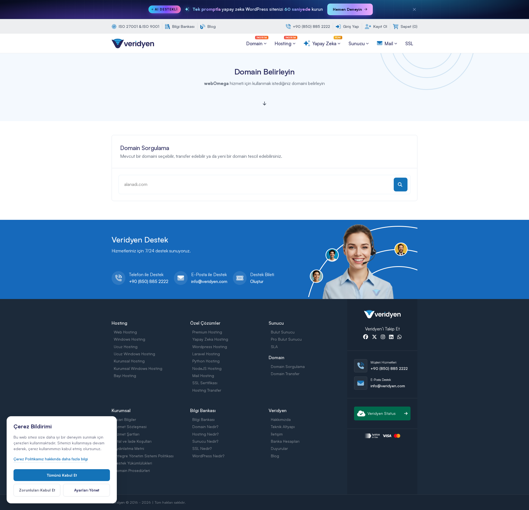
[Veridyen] (133, 43)
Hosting (285, 41)
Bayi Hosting (125, 375)
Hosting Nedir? (205, 434)
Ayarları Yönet (86, 490)
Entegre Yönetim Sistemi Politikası (144, 455)
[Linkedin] (391, 337)
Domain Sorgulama (288, 366)
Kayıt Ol (379, 26)
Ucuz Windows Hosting (134, 353)
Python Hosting (206, 361)
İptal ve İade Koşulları (133, 441)
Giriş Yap (350, 26)
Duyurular (279, 448)
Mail (389, 43)
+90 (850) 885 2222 (311, 26)
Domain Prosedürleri (132, 470)
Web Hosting (125, 332)
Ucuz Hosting (125, 346)
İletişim (277, 434)
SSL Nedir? (202, 448)
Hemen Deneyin (347, 9)
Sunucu (357, 43)
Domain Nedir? (205, 426)
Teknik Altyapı (283, 426)
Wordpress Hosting (209, 346)
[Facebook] (365, 337)
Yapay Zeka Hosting (210, 339)
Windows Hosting (129, 339)
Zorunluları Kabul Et (37, 490)
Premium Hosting (207, 332)
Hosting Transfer (206, 390)
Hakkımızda (281, 419)
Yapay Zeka (326, 41)
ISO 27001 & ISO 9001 (138, 26)
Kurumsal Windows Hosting (138, 368)
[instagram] (383, 337)
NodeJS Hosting (207, 368)
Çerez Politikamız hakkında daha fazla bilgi (51, 458)
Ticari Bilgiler (125, 419)
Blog (211, 26)
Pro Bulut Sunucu (286, 339)
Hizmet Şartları (126, 434)
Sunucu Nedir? (205, 441)
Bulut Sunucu (283, 332)
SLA (274, 346)
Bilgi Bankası (183, 26)
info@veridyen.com (209, 281)
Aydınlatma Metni (129, 448)
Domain (256, 41)
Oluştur (256, 281)
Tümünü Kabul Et (62, 475)
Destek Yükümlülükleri (133, 463)
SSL (409, 43)
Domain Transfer (285, 373)
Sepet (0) (408, 26)
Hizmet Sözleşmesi (130, 426)
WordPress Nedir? (208, 455)
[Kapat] (414, 9)
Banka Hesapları (285, 441)
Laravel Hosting (206, 353)
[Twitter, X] (374, 337)
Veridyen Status (382, 413)
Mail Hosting (203, 375)
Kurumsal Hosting (129, 361)
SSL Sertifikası (204, 382)
